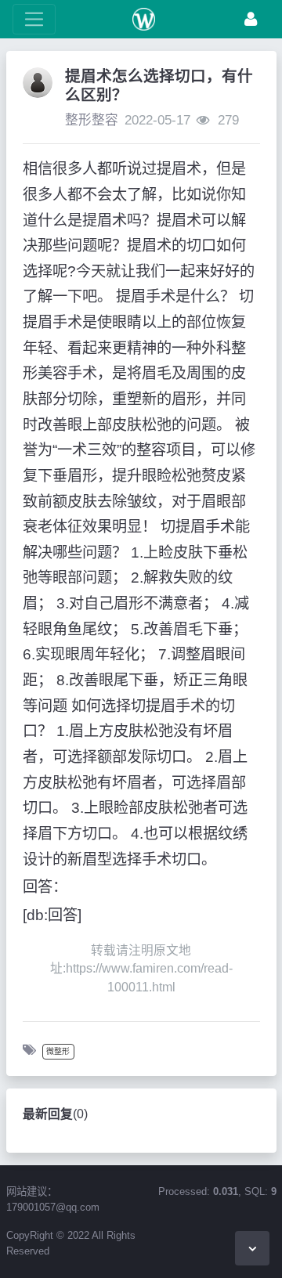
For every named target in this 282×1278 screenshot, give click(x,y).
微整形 (58, 1051)
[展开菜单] (34, 19)
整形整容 (91, 120)
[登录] (250, 19)
